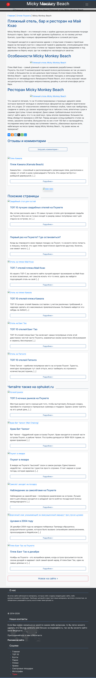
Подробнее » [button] (48, 181)
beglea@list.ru (56, 628)
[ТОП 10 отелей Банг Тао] (48, 324)
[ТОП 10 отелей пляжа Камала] (48, 293)
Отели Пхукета (24, 15)
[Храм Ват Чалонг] (48, 423)
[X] (18, 134)
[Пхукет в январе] (48, 454)
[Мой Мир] (25, 134)
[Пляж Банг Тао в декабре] (48, 546)
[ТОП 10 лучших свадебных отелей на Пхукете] (48, 202)
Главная (11, 15)
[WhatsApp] (22, 134)
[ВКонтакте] (9, 134)
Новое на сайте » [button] (48, 578)
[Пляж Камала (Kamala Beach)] (48, 159)
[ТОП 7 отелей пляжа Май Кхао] (48, 262)
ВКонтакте (17, 630)
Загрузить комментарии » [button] (48, 149)
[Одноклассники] (12, 134)
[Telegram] (15, 134)
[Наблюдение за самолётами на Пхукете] (48, 485)
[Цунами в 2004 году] (48, 515)
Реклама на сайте (16, 640)
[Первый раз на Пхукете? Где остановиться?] (48, 232)
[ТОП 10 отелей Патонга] (48, 354)
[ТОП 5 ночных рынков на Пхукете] (48, 392)
